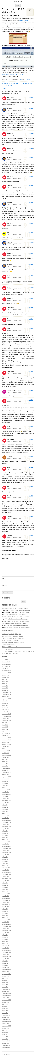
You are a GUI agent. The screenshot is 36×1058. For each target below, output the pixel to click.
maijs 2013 (5, 761)
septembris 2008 (6, 878)
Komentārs (5, 558)
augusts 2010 (5, 829)
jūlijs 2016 (4, 701)
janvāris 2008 (5, 896)
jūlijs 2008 (4, 883)
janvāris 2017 (5, 690)
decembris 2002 (6, 1019)
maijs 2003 (5, 1008)
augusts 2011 (5, 802)
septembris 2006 (6, 930)
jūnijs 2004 (5, 980)
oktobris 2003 (5, 997)
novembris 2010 (6, 822)
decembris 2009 (6, 846)
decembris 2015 (6, 714)
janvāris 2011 (5, 818)
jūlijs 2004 (4, 978)
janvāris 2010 (5, 844)
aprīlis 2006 (5, 941)
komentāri (30, 12)
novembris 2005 (6, 952)
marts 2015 (5, 731)
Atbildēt (31, 97)
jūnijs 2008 (5, 885)
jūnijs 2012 (5, 781)
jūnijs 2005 (5, 963)
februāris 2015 (6, 733)
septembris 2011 (6, 800)
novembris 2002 (6, 1021)
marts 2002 (5, 1039)
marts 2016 (5, 707)
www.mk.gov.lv (23, 20)
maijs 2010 (5, 835)
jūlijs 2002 (4, 1030)
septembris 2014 (6, 744)
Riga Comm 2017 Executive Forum (11, 653)
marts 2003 (5, 1013)
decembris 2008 (6, 872)
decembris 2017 (6, 670)
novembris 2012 (6, 772)
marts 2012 (5, 787)
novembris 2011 (6, 796)
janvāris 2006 (5, 948)
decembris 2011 (6, 794)
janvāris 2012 (5, 792)
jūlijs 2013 (4, 759)
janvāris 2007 (5, 922)
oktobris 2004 (5, 971)
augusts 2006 (5, 933)
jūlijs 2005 (4, 961)
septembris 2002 (6, 1026)
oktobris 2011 (5, 798)
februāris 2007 (6, 919)
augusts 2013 (5, 757)
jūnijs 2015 (5, 725)
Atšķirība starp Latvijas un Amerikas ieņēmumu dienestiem (18, 651)
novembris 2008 (6, 874)
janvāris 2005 (5, 967)
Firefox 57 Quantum (7, 649)
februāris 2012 (6, 790)
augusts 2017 (5, 677)
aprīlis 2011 (5, 811)
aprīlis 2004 (5, 984)
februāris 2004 (6, 989)
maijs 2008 (5, 887)
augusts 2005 (5, 958)
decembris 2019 (6, 664)
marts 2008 (5, 891)
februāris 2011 (6, 816)
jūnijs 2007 (5, 911)
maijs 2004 (5, 982)
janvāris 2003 (5, 1017)
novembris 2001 (6, 1047)
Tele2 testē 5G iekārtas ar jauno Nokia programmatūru (16, 647)
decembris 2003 (6, 993)
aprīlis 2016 (5, 705)
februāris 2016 (6, 709)
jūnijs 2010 (5, 833)
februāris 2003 (6, 1015)
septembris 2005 (6, 956)
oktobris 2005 (5, 954)
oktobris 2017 (5, 675)
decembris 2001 (6, 1045)
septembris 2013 (6, 755)
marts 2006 (5, 943)
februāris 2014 (6, 751)
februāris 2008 (6, 894)
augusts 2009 (5, 855)
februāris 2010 (6, 841)
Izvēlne (18, 5)
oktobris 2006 (5, 928)
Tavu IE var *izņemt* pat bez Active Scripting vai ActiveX (10, 86)
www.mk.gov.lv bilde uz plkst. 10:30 (12, 74)
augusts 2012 (5, 779)
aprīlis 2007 (5, 915)
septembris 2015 (6, 720)
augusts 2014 (5, 746)
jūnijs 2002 (5, 1032)
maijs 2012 (5, 783)
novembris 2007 (6, 900)
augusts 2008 (5, 880)
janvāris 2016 (5, 712)
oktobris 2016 (5, 696)
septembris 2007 (6, 904)
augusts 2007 (5, 906)
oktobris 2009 (5, 850)
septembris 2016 (6, 699)
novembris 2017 (6, 673)
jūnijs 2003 (5, 1006)
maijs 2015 (5, 727)
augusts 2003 (5, 1002)
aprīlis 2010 (5, 837)
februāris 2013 (6, 768)
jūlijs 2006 (4, 935)
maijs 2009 (5, 861)
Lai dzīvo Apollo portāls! (8, 644)
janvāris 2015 (5, 735)
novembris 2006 (6, 926)
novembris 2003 (6, 995)
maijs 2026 (5, 660)
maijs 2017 (5, 683)
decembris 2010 (6, 820)
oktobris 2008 (5, 876)
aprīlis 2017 (5, 686)
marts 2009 (5, 865)
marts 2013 (5, 766)
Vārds (4, 578)
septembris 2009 (6, 852)
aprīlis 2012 (5, 785)
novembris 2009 (6, 848)
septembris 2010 (6, 826)
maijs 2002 (5, 1034)
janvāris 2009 (5, 870)
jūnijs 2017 (5, 681)
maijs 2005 (5, 965)
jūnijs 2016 (5, 703)
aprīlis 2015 (5, 729)
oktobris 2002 (5, 1023)
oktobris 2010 (5, 824)
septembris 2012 (6, 777)
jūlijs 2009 (4, 857)
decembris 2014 (6, 738)
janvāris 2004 (5, 991)
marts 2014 (5, 748)
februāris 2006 (6, 945)
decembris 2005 (6, 950)
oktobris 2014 (5, 742)
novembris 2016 (6, 694)
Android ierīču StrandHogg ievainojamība (13, 638)
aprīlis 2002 (5, 1036)
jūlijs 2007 (4, 909)
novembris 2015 (6, 716)
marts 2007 (5, 917)
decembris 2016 (6, 692)
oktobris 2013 (5, 753)
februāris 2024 (6, 662)
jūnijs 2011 (5, 807)
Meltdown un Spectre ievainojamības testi (13, 642)
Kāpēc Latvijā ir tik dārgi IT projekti (18, 608)
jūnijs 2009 (5, 859)
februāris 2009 (6, 867)
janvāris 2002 (5, 1043)
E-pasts (4, 585)
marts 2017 (5, 688)
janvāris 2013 (5, 770)
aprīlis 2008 (5, 889)
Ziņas (20, 79)
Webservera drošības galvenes (10, 640)
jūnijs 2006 (5, 937)
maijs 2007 (5, 913)
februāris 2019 (6, 666)
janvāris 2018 (5, 668)
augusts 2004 (5, 976)
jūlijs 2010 (4, 831)
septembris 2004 (6, 974)
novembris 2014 (6, 740)
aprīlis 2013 (5, 763)
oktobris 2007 (5, 902)
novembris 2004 (6, 969)
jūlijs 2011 (4, 805)
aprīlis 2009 (5, 863)
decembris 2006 (6, 924)
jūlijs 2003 (4, 1004)
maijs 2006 (5, 939)
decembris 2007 (6, 898)
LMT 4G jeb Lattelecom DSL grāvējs (19, 616)
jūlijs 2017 (4, 679)
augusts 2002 (5, 1028)
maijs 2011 (5, 809)
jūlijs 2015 (4, 722)
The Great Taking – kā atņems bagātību (19, 610)
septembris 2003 (6, 1000)
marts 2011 (5, 813)
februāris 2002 (6, 1041)
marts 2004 (5, 987)
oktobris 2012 (5, 774)
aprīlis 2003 (5, 1010)
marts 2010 (5, 839)
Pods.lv (18, 1)
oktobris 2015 (5, 718)
